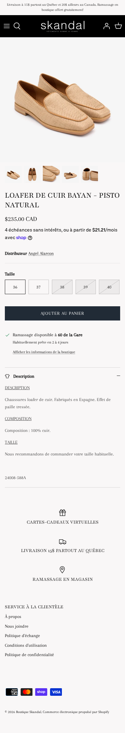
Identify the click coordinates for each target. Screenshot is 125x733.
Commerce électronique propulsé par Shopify (76, 712)
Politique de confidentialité (29, 654)
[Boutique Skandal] (62, 26)
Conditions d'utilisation (26, 645)
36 (15, 286)
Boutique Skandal (28, 712)
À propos (13, 616)
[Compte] (105, 26)
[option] (62, 100)
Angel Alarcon (41, 253)
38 (62, 286)
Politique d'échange (22, 635)
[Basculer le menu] (6, 26)
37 (38, 286)
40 (109, 286)
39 (85, 286)
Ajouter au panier (62, 313)
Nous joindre (17, 626)
